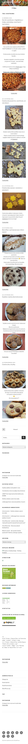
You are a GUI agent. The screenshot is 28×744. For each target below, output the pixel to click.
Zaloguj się (5, 679)
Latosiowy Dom (11, 2)
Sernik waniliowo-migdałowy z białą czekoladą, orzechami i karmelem (12, 22)
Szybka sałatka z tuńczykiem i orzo (11, 487)
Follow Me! (5, 477)
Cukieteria (5, 219)
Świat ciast (19, 67)
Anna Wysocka (6, 521)
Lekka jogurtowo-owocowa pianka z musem (13, 502)
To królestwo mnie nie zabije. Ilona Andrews (13, 490)
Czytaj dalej (14, 93)
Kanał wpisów (5, 682)
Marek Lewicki (6, 530)
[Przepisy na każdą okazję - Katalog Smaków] (14, 552)
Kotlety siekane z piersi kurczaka (10, 498)
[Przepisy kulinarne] (9, 578)
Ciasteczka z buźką (8, 364)
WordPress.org (6, 688)
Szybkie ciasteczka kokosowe (12, 297)
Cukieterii (14, 139)
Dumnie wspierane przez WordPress (11, 740)
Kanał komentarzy (7, 685)
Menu (14, 8)
